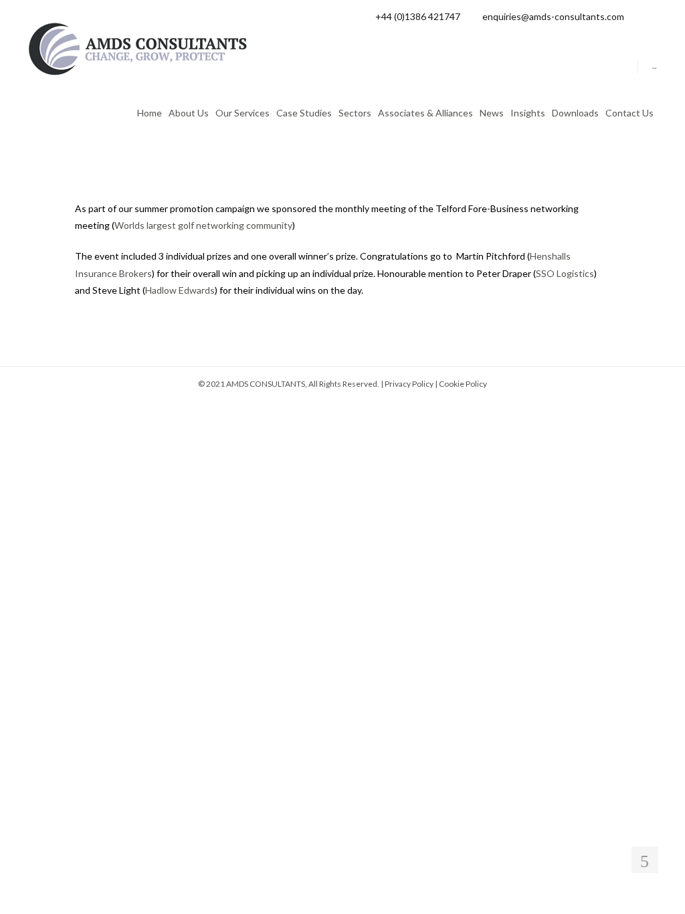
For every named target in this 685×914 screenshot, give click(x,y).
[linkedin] (654, 16)
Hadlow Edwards (180, 290)
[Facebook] (637, 16)
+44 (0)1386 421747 (417, 16)
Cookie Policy (463, 384)
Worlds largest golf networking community (203, 225)
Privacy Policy (409, 384)
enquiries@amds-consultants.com (553, 16)
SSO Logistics (565, 273)
